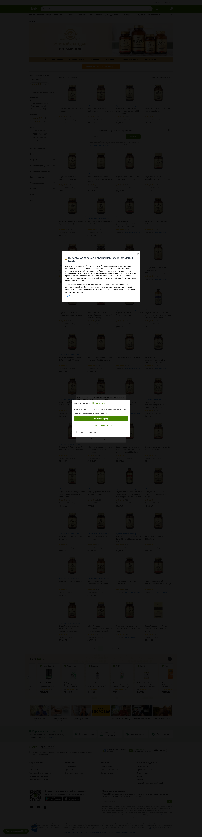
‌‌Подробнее (69, 296)
